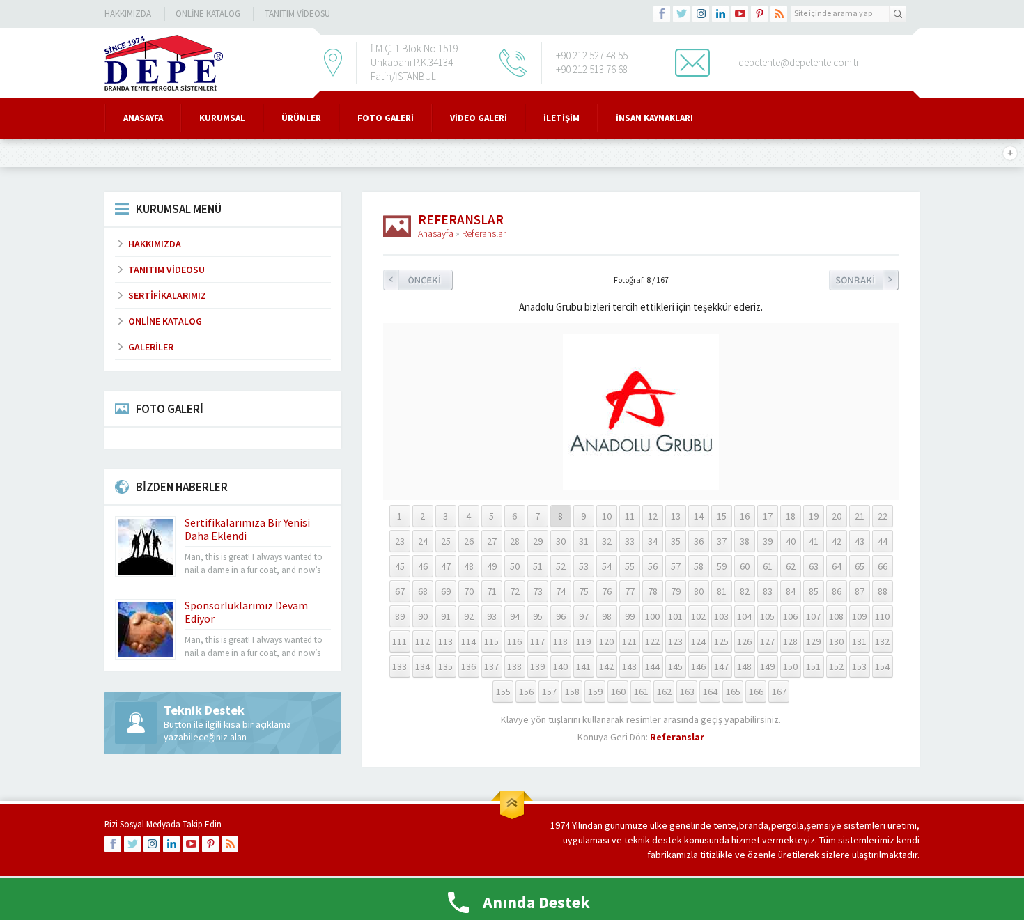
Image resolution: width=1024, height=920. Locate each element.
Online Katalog (208, 14)
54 (607, 566)
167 (779, 691)
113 (445, 641)
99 (630, 616)
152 (836, 666)
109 (859, 616)
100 (652, 616)
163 (687, 691)
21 (859, 516)
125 (721, 641)
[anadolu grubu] (641, 483)
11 (630, 516)
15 (722, 516)
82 (745, 591)
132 (882, 641)
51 (538, 566)
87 (859, 591)
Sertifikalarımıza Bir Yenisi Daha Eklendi (247, 529)
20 (836, 516)
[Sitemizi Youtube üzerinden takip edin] (739, 14)
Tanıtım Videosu (297, 14)
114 (468, 641)
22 (882, 516)
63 (814, 566)
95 (538, 616)
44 (882, 541)
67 (400, 591)
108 (836, 616)
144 (652, 666)
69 (446, 591)
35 (676, 541)
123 (675, 641)
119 (583, 641)
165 (733, 691)
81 (722, 591)
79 (676, 591)
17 (768, 516)
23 (400, 541)
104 (744, 616)
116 (514, 641)
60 (745, 566)
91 (446, 616)
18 (791, 516)
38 (745, 541)
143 (629, 666)
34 (653, 541)
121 (629, 641)
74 (561, 591)
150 (790, 666)
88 (882, 591)
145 (675, 666)
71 (492, 591)
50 (515, 566)
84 (791, 591)
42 (836, 541)
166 (756, 691)
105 (767, 616)
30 (561, 541)
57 (676, 566)
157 (549, 691)
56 (653, 566)
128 (790, 641)
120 (606, 641)
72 (515, 591)
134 (422, 666)
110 (882, 616)
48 (469, 566)
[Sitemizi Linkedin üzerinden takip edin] (720, 14)
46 (423, 566)
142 (606, 666)
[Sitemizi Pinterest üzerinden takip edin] (759, 14)
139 (537, 666)
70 (469, 591)
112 (422, 641)
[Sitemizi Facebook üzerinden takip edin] (661, 14)
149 (767, 666)
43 (859, 541)
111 (399, 641)
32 (607, 541)
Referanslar (484, 233)
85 (814, 591)
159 (595, 691)
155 (503, 691)
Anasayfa (143, 118)
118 (560, 641)
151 (813, 666)
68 (423, 591)
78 (653, 591)
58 (699, 566)
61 (768, 566)
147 (721, 666)
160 (618, 691)
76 (607, 591)
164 (710, 691)
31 (584, 541)
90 (423, 616)
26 (469, 541)
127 (767, 641)
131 (859, 641)
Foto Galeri (385, 118)
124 (698, 641)
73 (538, 591)
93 (492, 616)
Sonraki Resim (864, 280)
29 (538, 541)
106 (790, 616)
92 (469, 616)
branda (753, 825)
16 (745, 516)
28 (515, 541)
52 (561, 566)
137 (491, 666)
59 (722, 566)
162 (664, 691)
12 (653, 516)
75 (584, 591)
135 (445, 666)
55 (630, 566)
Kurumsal (222, 118)
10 (607, 516)
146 (698, 666)
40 (791, 541)
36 (699, 541)
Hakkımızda (127, 14)
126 (744, 641)
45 (400, 566)
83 (768, 591)
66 (882, 566)
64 (836, 566)
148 (744, 666)
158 (572, 691)
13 (676, 516)
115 (491, 641)
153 (859, 666)
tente (724, 825)
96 (561, 616)
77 (630, 591)
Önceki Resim (418, 280)
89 (400, 616)
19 (814, 516)
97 (584, 616)
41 (814, 541)
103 (721, 616)
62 (791, 566)
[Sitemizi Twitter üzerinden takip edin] (681, 14)
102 (698, 616)
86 (836, 591)
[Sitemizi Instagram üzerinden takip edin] (700, 14)
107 (813, 616)
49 (492, 566)
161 (641, 691)
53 (584, 566)
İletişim (561, 118)
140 (560, 666)
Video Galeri (478, 118)
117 (537, 641)
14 (699, 516)
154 (882, 666)
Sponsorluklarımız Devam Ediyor (246, 611)
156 (526, 691)
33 (630, 541)
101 (675, 616)
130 (836, 641)
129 (813, 641)
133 (399, 666)
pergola (787, 825)
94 (515, 616)
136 (468, 666)
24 (423, 541)
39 (768, 541)
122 (652, 641)
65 (859, 566)
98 (607, 616)
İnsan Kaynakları (654, 118)
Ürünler (301, 118)
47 (446, 566)
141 (583, 666)
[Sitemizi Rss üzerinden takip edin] (778, 14)
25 (446, 541)
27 (492, 541)
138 (514, 666)
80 (699, 591)
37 (722, 541)
